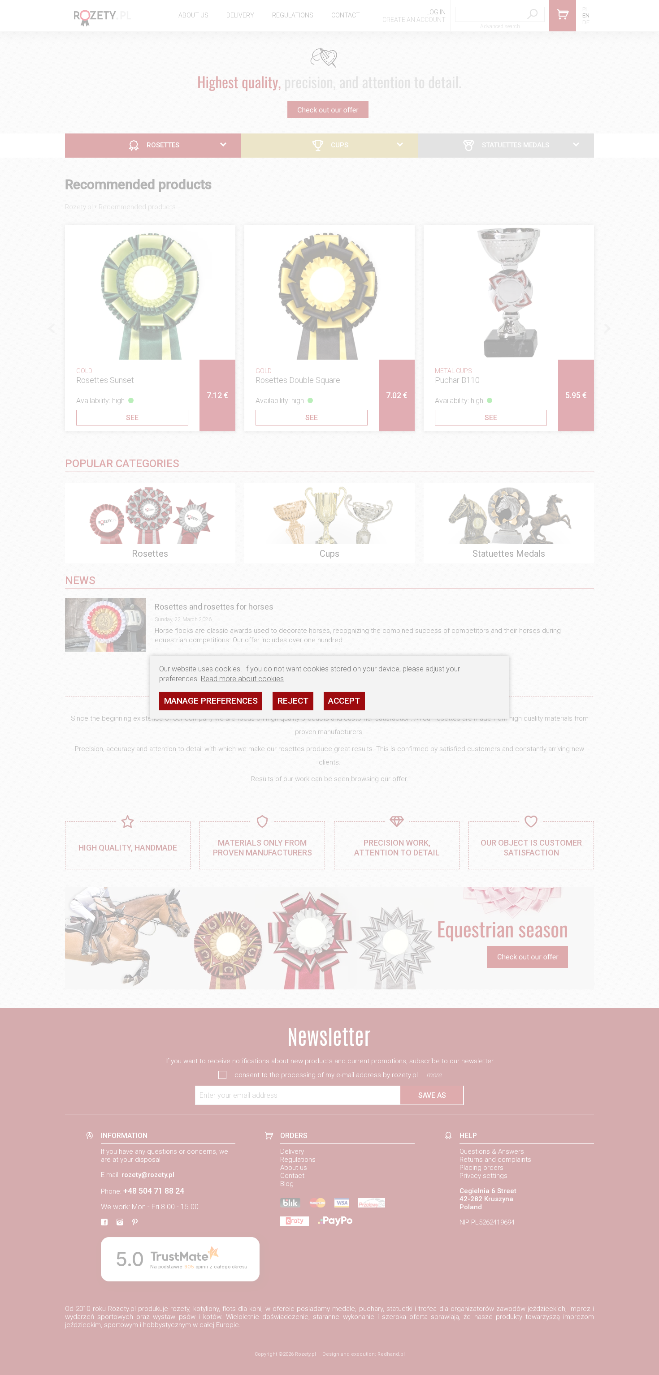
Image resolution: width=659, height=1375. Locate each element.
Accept (344, 701)
